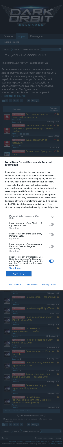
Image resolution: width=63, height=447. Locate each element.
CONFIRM (19, 274)
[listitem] (31, 217)
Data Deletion (14, 284)
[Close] (57, 162)
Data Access (31, 284)
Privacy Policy (49, 284)
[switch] (51, 224)
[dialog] (31, 223)
